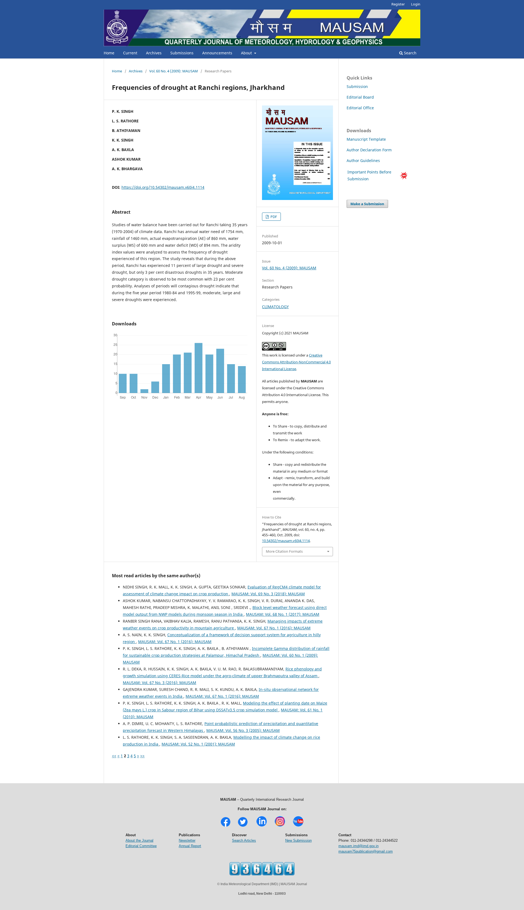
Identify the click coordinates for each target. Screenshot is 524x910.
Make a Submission (367, 203)
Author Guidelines (364, 160)
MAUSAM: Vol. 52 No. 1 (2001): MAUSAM (198, 744)
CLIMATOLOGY (275, 306)
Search (409, 52)
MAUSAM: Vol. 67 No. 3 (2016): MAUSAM (159, 682)
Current (130, 52)
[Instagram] (280, 826)
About (247, 52)
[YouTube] (298, 826)
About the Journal (139, 840)
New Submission (298, 840)
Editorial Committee (141, 846)
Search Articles (244, 840)
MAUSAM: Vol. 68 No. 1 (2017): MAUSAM (282, 614)
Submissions (181, 52)
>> (142, 755)
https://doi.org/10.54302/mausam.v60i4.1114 (162, 187)
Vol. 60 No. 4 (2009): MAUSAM (173, 71)
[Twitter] (242, 826)
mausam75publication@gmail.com (365, 851)
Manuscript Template (366, 139)
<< (114, 755)
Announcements (217, 52)
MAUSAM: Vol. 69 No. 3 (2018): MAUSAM (268, 593)
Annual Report (190, 846)
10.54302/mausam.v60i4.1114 (286, 540)
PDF (273, 216)
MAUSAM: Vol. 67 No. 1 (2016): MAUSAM (274, 628)
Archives (154, 52)
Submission (357, 86)
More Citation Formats (284, 551)
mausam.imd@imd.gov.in (358, 846)
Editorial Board (360, 97)
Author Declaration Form (369, 149)
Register (398, 4)
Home (109, 52)
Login (415, 4)
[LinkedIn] (261, 826)
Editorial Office (360, 107)
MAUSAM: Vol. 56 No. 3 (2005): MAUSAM (243, 730)
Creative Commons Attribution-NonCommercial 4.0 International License (296, 362)
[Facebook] (225, 826)
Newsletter (187, 840)
